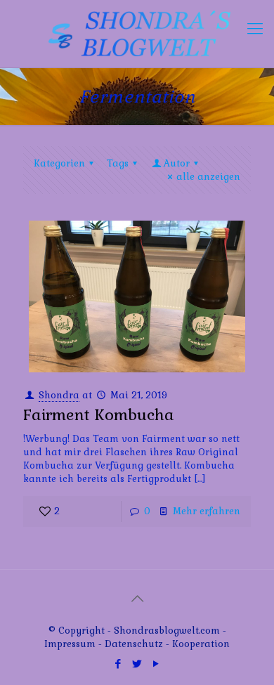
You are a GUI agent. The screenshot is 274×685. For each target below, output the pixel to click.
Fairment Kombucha (98, 414)
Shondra (59, 395)
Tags (118, 163)
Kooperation (201, 644)
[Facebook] (118, 663)
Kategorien (59, 163)
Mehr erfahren (206, 511)
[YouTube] (156, 663)
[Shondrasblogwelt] (137, 33)
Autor (177, 163)
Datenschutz (135, 644)
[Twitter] (137, 663)
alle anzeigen (208, 177)
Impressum (70, 644)
